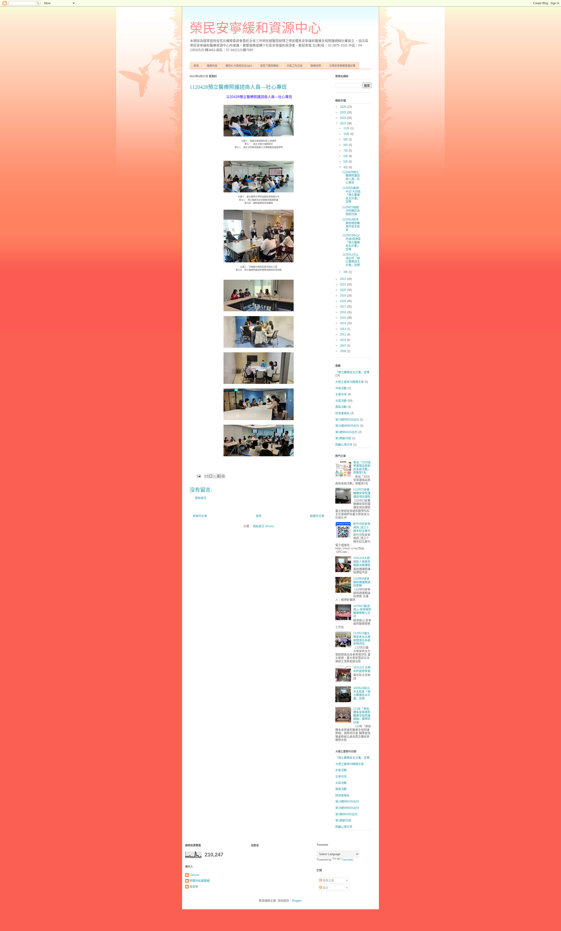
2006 (343, 351)
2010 (343, 340)
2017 (343, 306)
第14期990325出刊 (347, 419)
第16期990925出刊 (347, 425)
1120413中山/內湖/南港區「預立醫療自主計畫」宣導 (351, 242)
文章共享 (341, 394)
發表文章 (328, 880)
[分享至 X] (215, 476)
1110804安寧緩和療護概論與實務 (361, 582)
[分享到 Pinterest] (223, 476)
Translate (347, 859)
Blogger (296, 900)
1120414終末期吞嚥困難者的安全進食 (351, 224)
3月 (346, 272)
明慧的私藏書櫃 (199, 880)
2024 (343, 118)
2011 (343, 334)
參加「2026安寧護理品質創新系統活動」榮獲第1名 (362, 467)
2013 (343, 329)
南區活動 (341, 406)
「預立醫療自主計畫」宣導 (352, 372)
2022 (343, 279)
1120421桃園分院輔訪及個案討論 (351, 211)
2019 (343, 295)
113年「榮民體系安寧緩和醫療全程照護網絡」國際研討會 (361, 715)
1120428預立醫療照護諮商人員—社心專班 (351, 177)
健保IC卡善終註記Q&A (238, 65)
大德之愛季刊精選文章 (349, 381)
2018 (343, 301)
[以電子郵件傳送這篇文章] (206, 476)
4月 (346, 167)
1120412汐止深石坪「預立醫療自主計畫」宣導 (351, 260)
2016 (343, 312)
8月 (346, 145)
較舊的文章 (317, 515)
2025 (343, 112)
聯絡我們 (316, 65)
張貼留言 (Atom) (263, 526)
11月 (346, 128)
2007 (343, 345)
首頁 (196, 65)
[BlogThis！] (210, 476)
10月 (346, 134)
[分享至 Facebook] (219, 476)
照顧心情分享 (343, 444)
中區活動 (341, 388)
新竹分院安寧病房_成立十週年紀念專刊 (361, 527)
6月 (346, 156)
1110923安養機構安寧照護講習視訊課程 (361, 493)
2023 (343, 123)
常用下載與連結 (269, 65)
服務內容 (212, 65)
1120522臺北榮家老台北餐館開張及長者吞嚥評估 (361, 638)
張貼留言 (200, 498)
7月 (346, 150)
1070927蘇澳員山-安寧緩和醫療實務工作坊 (362, 611)
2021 (343, 284)
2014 (343, 323)
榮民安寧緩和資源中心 (255, 28)
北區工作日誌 (294, 65)
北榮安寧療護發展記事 (342, 65)
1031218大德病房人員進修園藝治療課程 (361, 561)
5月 (346, 161)
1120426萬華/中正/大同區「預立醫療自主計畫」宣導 (351, 194)
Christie (194, 875)
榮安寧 (194, 886)
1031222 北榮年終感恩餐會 (362, 669)
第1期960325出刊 (346, 432)
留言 (325, 887)
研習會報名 (342, 413)
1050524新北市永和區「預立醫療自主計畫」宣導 (361, 693)
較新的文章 (200, 515)
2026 (343, 106)
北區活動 (341, 400)
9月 (346, 139)
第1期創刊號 (343, 438)
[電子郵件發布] (198, 475)
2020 (343, 290)
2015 (343, 317)
